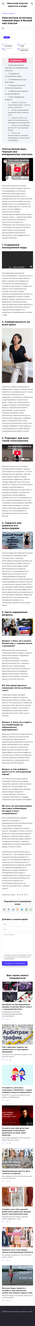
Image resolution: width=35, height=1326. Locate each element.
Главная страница (8, 13)
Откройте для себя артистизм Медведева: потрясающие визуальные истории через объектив (15, 1131)
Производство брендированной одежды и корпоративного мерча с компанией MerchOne (17, 1007)
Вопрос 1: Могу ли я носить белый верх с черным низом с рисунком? (19, 105)
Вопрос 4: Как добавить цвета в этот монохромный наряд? (19, 128)
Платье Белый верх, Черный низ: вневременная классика (16, 67)
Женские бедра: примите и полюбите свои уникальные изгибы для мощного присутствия (17, 1290)
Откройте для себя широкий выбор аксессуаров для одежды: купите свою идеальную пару (16, 1211)
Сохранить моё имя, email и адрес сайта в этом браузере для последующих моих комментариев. (18, 956)
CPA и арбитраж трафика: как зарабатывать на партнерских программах (15, 1049)
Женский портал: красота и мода (17, 4)
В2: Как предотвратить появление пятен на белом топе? (18, 112)
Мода (7, 37)
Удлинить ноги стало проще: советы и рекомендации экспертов (17, 1251)
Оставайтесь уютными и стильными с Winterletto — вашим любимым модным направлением (17, 1090)
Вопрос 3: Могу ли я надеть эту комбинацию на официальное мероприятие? (19, 120)
